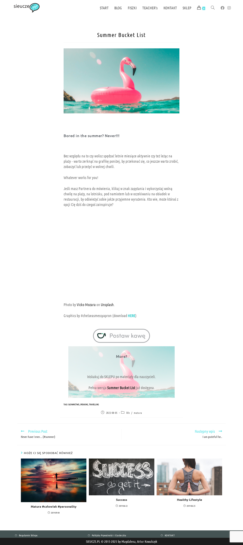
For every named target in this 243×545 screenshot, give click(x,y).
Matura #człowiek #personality (54, 506)
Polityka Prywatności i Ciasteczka (109, 535)
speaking (84, 404)
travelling (94, 404)
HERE (131, 315)
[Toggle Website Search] (213, 8)
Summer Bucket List (121, 387)
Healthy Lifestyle (189, 500)
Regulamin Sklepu (28, 535)
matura (138, 412)
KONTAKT (170, 535)
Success (121, 500)
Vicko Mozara (86, 304)
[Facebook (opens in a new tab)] (222, 8)
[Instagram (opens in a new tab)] (229, 8)
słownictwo (73, 404)
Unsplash (107, 304)
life (128, 412)
